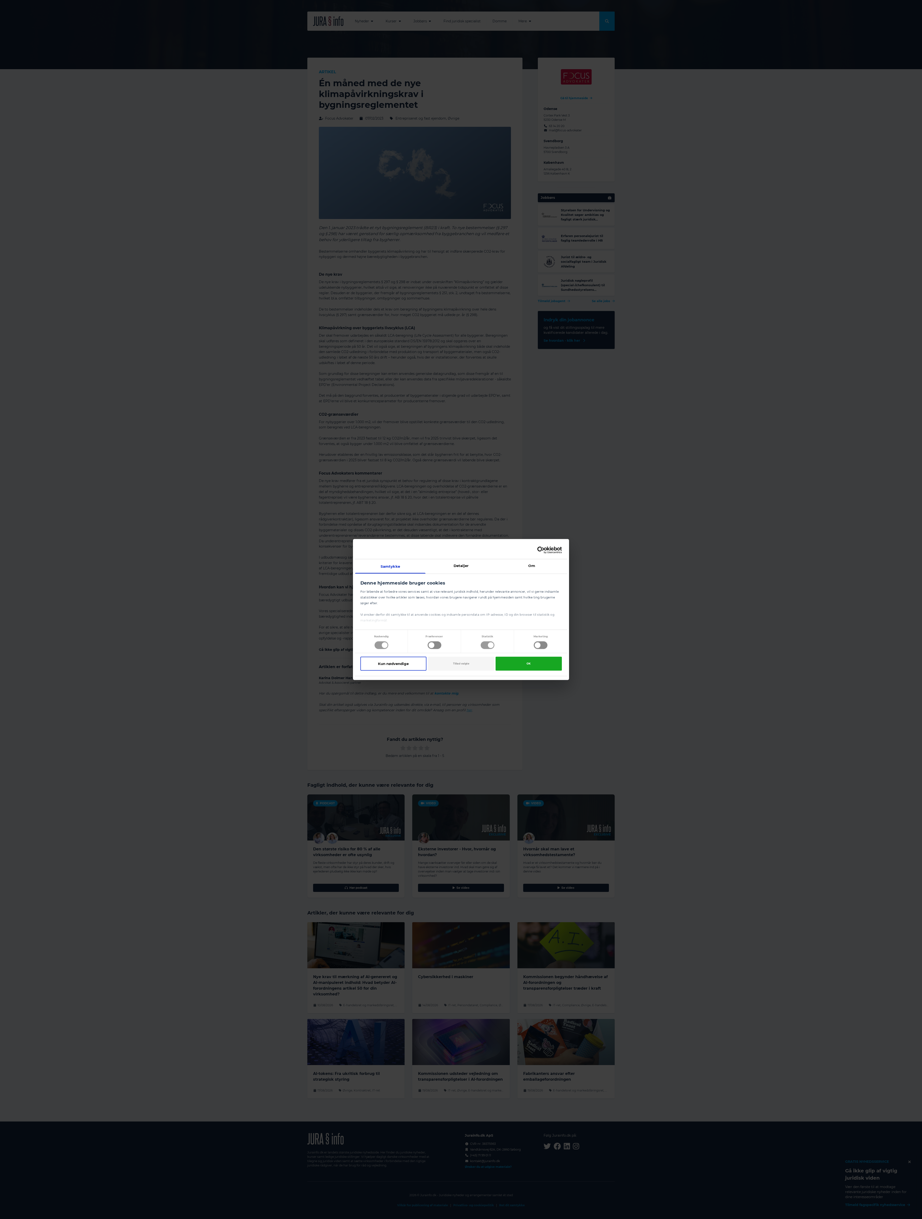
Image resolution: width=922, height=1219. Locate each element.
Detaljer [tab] (461, 565)
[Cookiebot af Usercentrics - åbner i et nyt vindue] (541, 550)
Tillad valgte (461, 663)
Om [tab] (531, 565)
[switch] (434, 645)
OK (529, 663)
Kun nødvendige (393, 663)
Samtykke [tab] (390, 566)
